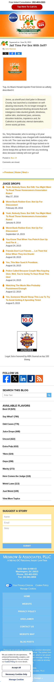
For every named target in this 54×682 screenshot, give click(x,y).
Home (18, 172)
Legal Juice (27, 23)
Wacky (9, 469)
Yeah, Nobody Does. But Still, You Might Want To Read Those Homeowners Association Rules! (28, 190)
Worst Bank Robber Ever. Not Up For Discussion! (24, 203)
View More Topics (11, 498)
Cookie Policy (42, 585)
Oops (8, 461)
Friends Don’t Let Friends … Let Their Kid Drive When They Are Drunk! (26, 252)
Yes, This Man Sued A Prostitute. (22, 262)
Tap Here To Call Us (27, 7)
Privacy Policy (27, 611)
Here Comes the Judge (17, 476)
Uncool (9, 439)
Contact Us (27, 627)
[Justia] (31, 379)
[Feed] (39, 379)
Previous (8, 172)
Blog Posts (27, 642)
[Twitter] (15, 379)
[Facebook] (7, 379)
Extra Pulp (10, 446)
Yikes (8, 454)
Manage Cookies (28, 589)
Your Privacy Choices (23, 585)
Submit (27, 546)
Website (27, 604)
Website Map (27, 634)
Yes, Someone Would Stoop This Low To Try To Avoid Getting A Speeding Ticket (28, 298)
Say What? (11, 416)
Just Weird (11, 491)
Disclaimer (27, 619)
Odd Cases (11, 424)
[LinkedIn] (23, 379)
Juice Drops (11, 183)
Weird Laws (11, 484)
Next (25, 172)
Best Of (14, 158)
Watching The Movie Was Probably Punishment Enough (23, 287)
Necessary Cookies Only (16, 674)
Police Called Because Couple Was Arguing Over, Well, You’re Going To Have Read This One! (27, 274)
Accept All (16, 667)
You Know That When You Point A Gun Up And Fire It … (27, 241)
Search (49, 395)
